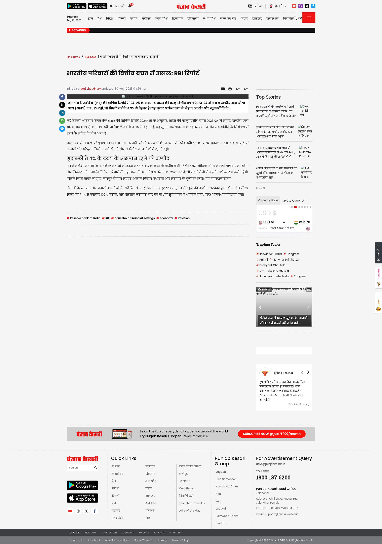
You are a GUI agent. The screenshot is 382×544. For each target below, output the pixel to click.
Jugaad (221, 509)
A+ (246, 88)
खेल (147, 518)
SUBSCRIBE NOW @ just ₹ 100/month (272, 433)
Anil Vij (262, 260)
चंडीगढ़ (116, 511)
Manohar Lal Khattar (284, 260)
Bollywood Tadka (227, 516)
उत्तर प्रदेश (161, 19)
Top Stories (268, 97)
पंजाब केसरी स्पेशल (190, 466)
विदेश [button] (109, 19)
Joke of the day (189, 511)
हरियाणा (150, 474)
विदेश (115, 488)
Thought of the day (192, 503)
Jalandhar (175, 532)
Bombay (143, 532)
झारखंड (257, 19)
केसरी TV (117, 474)
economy (164, 218)
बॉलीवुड (183, 474)
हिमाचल (150, 466)
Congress (291, 254)
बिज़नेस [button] (288, 19)
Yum (218, 501)
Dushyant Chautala (271, 265)
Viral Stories (187, 488)
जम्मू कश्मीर (228, 19)
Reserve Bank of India (83, 218)
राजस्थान (150, 503)
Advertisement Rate (117, 540)
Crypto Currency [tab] (293, 201)
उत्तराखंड (150, 496)
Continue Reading (299, 404)
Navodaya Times (227, 486)
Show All (260, 188)
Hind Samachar (226, 479)
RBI (106, 218)
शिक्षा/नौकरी (186, 496)
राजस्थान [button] (272, 19)
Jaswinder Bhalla (269, 254)
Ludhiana (128, 532)
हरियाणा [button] (193, 19)
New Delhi (90, 532)
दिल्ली (122, 19)
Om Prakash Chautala (272, 271)
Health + (184, 481)
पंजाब (115, 503)
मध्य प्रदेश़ (209, 19)
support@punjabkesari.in (281, 514)
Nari (218, 494)
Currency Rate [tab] (268, 200)
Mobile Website (143, 540)
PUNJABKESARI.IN (278, 540)
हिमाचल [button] (177, 19)
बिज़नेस (150, 511)
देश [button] (99, 19)
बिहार (244, 19)
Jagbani (221, 472)
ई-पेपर (116, 466)
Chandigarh (109, 532)
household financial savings (133, 218)
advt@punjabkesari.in (270, 464)
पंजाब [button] (133, 19)
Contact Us (76, 540)
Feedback (94, 540)
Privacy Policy (180, 540)
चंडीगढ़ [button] (146, 19)
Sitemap (162, 540)
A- (238, 88)
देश (114, 481)
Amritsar (159, 532)
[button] (260, 307)
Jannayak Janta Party (272, 276)
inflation (182, 218)
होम (90, 19)
